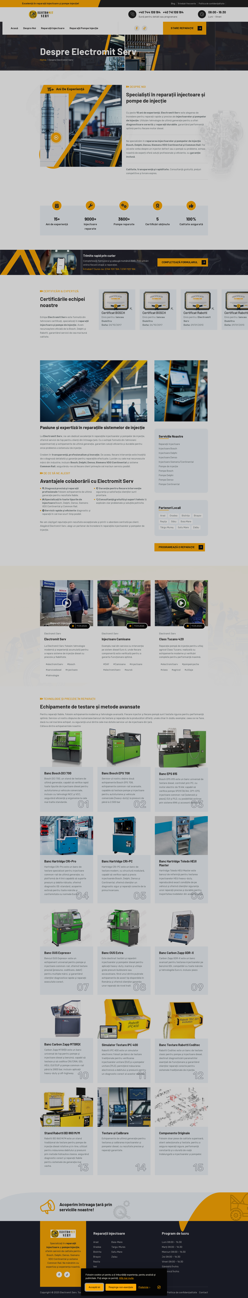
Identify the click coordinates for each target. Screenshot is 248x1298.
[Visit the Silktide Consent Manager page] (159, 1287)
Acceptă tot (94, 1287)
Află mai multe (126, 1278)
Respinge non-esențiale (121, 1287)
